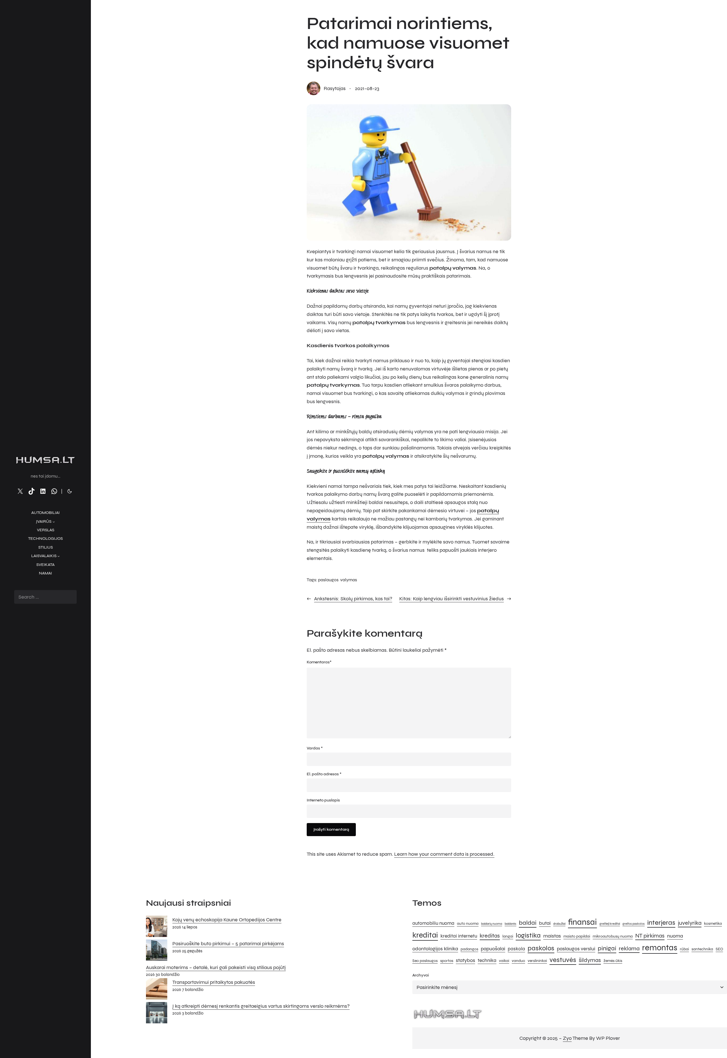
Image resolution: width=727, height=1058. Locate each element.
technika (487, 960)
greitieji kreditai (609, 924)
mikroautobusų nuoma (613, 936)
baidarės (510, 924)
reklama (629, 948)
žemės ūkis (612, 960)
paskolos (541, 948)
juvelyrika (689, 922)
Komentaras (319, 662)
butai (545, 923)
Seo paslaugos (425, 960)
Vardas (315, 748)
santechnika (702, 949)
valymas (348, 579)
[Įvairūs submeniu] (54, 521)
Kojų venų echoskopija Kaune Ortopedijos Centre (226, 920)
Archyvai (420, 975)
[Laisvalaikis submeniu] (58, 556)
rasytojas (335, 88)
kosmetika (713, 923)
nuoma (675, 936)
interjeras (661, 923)
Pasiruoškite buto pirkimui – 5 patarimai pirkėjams (228, 943)
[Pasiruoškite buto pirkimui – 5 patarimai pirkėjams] (156, 951)
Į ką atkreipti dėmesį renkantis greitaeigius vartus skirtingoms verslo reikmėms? (261, 1006)
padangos (469, 949)
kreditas (490, 935)
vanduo (518, 960)
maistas (552, 936)
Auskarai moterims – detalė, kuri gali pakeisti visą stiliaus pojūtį (216, 967)
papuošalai (493, 948)
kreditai (425, 935)
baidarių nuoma (491, 924)
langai (507, 936)
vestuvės (563, 960)
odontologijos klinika (435, 948)
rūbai (684, 949)
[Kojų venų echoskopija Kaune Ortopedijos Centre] (156, 928)
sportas (446, 960)
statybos (465, 960)
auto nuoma (468, 923)
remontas (659, 948)
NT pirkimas (650, 935)
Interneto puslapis (323, 800)
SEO (719, 949)
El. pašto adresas (324, 774)
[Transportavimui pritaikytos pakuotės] (156, 990)
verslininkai (537, 960)
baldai (527, 922)
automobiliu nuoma (433, 923)
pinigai (607, 948)
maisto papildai (576, 936)
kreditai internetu (458, 936)
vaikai (504, 960)
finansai (582, 922)
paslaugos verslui (576, 948)
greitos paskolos (633, 924)
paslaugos (328, 579)
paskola (516, 949)
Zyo (567, 1038)
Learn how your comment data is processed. (444, 854)
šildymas (590, 960)
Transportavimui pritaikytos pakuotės (213, 982)
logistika (528, 935)
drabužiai (559, 924)
